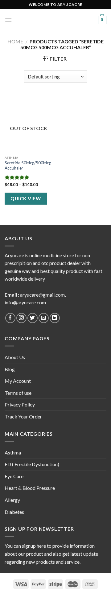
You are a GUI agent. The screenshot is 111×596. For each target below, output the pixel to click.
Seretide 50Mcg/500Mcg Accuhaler (28, 165)
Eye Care (14, 476)
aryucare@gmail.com (42, 295)
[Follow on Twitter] (32, 318)
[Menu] (8, 19)
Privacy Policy (20, 404)
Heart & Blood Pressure (30, 488)
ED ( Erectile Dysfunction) (32, 464)
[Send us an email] (44, 318)
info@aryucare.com (25, 302)
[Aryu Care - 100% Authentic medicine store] (55, 20)
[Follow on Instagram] (21, 318)
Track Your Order (23, 416)
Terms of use (18, 393)
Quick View (25, 198)
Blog (10, 369)
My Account (18, 381)
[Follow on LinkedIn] (55, 318)
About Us (15, 357)
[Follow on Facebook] (10, 318)
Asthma (13, 452)
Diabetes (14, 512)
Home (15, 41)
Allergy (12, 500)
